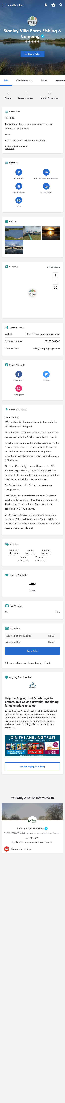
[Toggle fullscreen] (55, 287)
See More (9, 148)
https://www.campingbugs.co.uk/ (43, 334)
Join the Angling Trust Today (38, 766)
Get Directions (53, 266)
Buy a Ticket (42, 651)
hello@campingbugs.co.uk (46, 348)
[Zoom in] (55, 275)
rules (25, 663)
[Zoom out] (55, 280)
